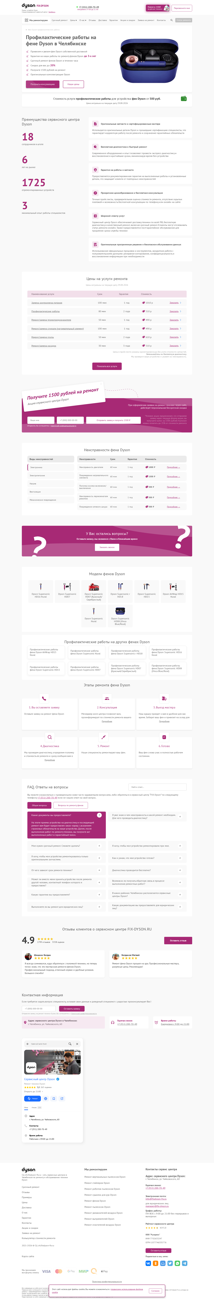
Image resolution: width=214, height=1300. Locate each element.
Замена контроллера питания (46, 302)
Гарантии (113, 20)
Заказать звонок (107, 547)
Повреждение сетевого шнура (93, 506)
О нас (82, 20)
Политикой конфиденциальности (84, 1013)
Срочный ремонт (59, 20)
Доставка (102, 20)
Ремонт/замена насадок (43, 345)
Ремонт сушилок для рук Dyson (100, 1194)
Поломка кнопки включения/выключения (92, 486)
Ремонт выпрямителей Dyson (99, 1218)
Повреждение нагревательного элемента (93, 476)
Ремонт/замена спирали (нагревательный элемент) (57, 328)
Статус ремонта (184, 20)
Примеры (27, 1197)
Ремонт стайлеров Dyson (97, 1182)
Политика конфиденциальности (107, 1281)
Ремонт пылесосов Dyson (97, 1206)
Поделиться (148, 1263)
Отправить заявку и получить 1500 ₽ (113, 420)
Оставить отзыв (178, 940)
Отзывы (92, 20)
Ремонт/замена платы (42, 337)
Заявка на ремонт (146, 20)
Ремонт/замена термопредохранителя (51, 319)
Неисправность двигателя (91, 467)
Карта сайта (28, 1256)
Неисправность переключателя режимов (93, 497)
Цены (72, 20)
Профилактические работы (45, 311)
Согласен (155, 1291)
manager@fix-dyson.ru (157, 1206)
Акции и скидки (127, 20)
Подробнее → (173, 467)
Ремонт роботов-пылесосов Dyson (102, 1188)
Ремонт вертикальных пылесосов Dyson (105, 1176)
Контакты (161, 20)
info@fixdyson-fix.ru (156, 1198)
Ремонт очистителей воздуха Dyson (102, 1224)
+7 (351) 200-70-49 (89, 7)
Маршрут (35, 1098)
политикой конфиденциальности (63, 426)
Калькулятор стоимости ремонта (38, 1238)
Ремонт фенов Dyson (95, 1200)
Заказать (174, 302)
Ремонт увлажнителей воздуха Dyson (103, 1212)
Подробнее (107, 721)
